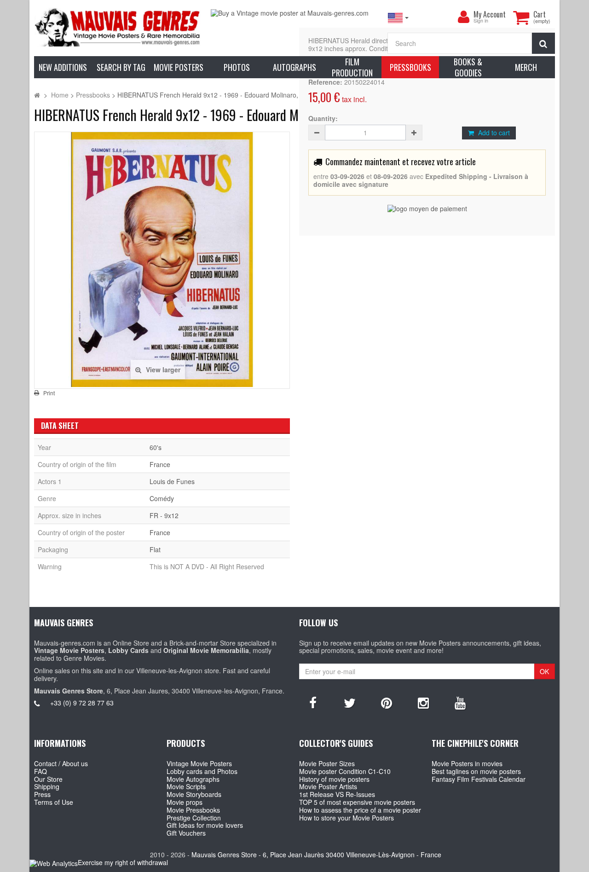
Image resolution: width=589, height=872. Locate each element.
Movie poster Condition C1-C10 (345, 771)
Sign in (481, 21)
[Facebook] (313, 702)
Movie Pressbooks (193, 809)
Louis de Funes (172, 481)
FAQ (40, 771)
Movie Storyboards (194, 794)
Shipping (46, 786)
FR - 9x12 (164, 515)
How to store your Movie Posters (346, 817)
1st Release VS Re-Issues (337, 794)
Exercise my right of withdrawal (123, 862)
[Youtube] (460, 702)
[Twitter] (350, 702)
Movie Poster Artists (328, 786)
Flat (155, 549)
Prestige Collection (194, 817)
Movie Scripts (186, 786)
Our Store (48, 779)
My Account (490, 14)
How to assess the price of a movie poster (360, 809)
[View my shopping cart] (520, 17)
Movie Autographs (193, 779)
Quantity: (323, 118)
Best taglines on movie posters (476, 771)
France (160, 464)
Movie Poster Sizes (327, 763)
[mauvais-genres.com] (118, 26)
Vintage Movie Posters (199, 763)
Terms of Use (53, 802)
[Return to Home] (37, 94)
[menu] (463, 17)
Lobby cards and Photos (202, 771)
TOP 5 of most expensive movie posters (357, 802)
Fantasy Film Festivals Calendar (478, 779)
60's (156, 447)
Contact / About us (61, 763)
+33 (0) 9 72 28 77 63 (82, 702)
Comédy (162, 498)
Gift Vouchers (186, 832)
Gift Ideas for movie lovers (205, 825)
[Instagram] (423, 702)
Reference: (325, 82)
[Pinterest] (386, 702)
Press (42, 794)
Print (49, 393)
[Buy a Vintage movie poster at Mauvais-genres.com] (294, 13)
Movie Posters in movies (467, 763)
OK (544, 671)
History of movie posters (334, 779)
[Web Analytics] (53, 863)
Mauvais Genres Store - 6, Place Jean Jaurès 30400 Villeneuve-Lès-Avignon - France (316, 854)
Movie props (184, 802)
